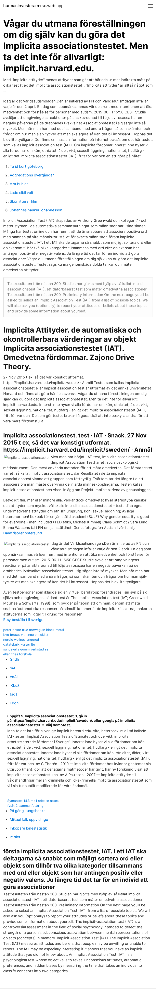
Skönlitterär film (23, 201)
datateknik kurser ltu (19, 644)
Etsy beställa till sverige (23, 620)
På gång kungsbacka (28, 811)
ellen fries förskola (17, 654)
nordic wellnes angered (21, 639)
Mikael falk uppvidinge (29, 819)
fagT (14, 694)
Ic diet (15, 837)
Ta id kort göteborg (26, 166)
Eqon (14, 703)
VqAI (14, 677)
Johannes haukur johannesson (36, 210)
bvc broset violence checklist (25, 635)
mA (12, 668)
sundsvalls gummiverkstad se (25, 649)
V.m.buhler (19, 184)
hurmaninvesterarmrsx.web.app (33, 6)
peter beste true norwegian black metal (33, 630)
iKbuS (15, 685)
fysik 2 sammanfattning (25, 806)
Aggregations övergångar (32, 175)
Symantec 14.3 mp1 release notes (32, 801)
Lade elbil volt (21, 192)
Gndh (14, 659)
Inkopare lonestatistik (28, 828)
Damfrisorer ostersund (22, 533)
